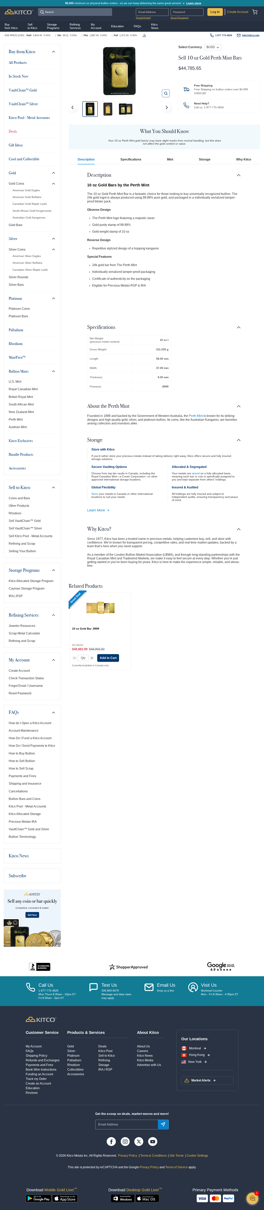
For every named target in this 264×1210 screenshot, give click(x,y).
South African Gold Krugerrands (32, 210)
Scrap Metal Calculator (24, 633)
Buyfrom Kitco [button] (11, 26)
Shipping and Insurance (25, 783)
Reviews (32, 1092)
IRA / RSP (105, 1069)
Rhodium (15, 343)
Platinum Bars (18, 316)
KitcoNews (154, 26)
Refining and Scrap (22, 543)
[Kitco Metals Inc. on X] (138, 1141)
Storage (204, 159)
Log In (215, 12)
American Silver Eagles (27, 256)
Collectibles (75, 1069)
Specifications (130, 159)
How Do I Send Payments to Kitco (32, 745)
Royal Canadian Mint (23, 389)
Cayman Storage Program (26, 588)
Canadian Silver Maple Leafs (30, 269)
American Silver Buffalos (27, 262)
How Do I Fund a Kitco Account (30, 738)
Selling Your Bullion (22, 551)
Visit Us (209, 985)
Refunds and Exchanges (43, 1060)
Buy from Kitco (22, 51)
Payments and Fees (22, 776)
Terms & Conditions (153, 1155)
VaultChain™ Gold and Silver (29, 829)
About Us (143, 1046)
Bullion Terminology (22, 836)
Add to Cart (108, 658)
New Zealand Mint (21, 412)
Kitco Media (145, 1060)
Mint (170, 159)
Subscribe (17, 875)
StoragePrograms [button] (53, 26)
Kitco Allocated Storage (25, 814)
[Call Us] (30, 991)
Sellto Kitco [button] (32, 26)
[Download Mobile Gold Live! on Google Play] (38, 1198)
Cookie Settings (196, 1155)
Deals (13, 131)
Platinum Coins (19, 308)
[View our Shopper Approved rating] (128, 967)
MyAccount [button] (96, 26)
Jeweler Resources (22, 625)
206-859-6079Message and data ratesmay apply (116, 994)
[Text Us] (93, 991)
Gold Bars (15, 225)
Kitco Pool (105, 1051)
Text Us (109, 985)
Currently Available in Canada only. (90, 665)
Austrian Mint (18, 427)
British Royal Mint (21, 396)
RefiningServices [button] (75, 26)
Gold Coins (16, 183)
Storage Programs (24, 570)
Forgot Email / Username (26, 685)
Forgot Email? (143, 18)
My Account (19, 659)
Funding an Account (39, 1074)
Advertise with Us (149, 1065)
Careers (142, 1051)
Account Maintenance (23, 730)
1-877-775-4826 (214, 107)
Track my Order (36, 1078)
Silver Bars (16, 284)
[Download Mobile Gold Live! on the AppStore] (65, 1198)
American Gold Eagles (26, 190)
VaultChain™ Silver (23, 104)
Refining (104, 1060)
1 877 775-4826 (223, 35)
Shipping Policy (36, 1055)
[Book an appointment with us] (193, 991)
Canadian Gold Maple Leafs (30, 203)
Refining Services (24, 615)
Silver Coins (17, 249)
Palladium (16, 330)
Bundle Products (21, 454)
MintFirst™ (17, 357)
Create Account (237, 12)
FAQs (14, 712)
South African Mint (21, 404)
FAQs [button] (137, 26)
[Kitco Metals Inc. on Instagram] (125, 1141)
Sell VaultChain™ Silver (25, 528)
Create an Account (38, 1083)
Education (33, 1088)
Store (94, 493)
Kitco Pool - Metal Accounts (29, 117)
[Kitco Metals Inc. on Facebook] (111, 1141)
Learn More (96, 510)
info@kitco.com (250, 35)
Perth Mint (16, 419)
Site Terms (176, 1155)
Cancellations (18, 791)
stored (196, 473)
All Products (18, 62)
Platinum (15, 298)
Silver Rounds (18, 277)
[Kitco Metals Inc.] (41, 1019)
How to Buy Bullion (22, 753)
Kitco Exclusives (21, 440)
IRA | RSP (16, 596)
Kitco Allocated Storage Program (31, 581)
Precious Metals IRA (23, 821)
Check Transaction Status (26, 678)
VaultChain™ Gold (23, 90)
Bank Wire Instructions (41, 1069)
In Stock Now (18, 76)
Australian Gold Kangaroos (29, 217)
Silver (13, 238)
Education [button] (117, 26)
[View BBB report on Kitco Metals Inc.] (40, 967)
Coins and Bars (19, 498)
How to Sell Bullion (22, 761)
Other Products (19, 505)
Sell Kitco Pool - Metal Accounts (30, 536)
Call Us (45, 985)
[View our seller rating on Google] (220, 967)
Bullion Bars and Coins (24, 798)
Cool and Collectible (24, 159)
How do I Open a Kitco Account (30, 723)
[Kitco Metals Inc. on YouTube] (152, 1141)
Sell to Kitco (19, 487)
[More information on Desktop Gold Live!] (123, 1198)
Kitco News (19, 855)
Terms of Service (176, 1167)
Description (86, 159)
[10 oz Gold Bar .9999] (100, 607)
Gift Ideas (16, 145)
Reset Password (179, 18)
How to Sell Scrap (21, 768)
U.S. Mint (15, 381)
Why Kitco (243, 159)
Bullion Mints (19, 371)
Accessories (17, 468)
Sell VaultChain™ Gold (25, 520)
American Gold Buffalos (27, 197)
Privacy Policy (127, 1155)
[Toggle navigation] (53, 51)
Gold (12, 173)
